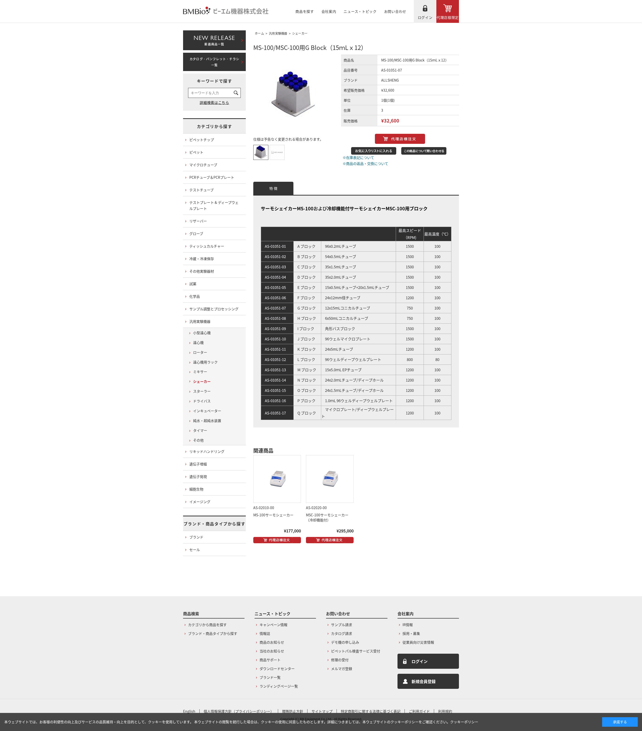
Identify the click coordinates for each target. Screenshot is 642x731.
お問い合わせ (395, 11)
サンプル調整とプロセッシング (213, 308)
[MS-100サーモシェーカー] (277, 479)
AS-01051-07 (275, 308)
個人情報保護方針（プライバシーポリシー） (239, 711)
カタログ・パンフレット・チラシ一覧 (214, 62)
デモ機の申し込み (345, 642)
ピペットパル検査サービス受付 (355, 650)
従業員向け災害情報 (418, 642)
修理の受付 (340, 659)
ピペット (196, 152)
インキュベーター (207, 410)
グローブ (196, 233)
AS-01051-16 (275, 400)
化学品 (194, 296)
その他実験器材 (201, 271)
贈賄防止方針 (292, 711)
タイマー (200, 430)
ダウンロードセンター (277, 668)
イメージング (199, 501)
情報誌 (265, 633)
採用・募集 (411, 633)
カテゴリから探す (214, 126)
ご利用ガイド (419, 711)
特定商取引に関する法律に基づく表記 (370, 711)
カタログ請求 (341, 633)
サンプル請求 (341, 624)
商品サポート (270, 659)
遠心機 (198, 342)
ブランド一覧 (270, 677)
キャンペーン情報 (273, 624)
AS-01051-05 (275, 287)
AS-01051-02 (275, 256)
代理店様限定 (448, 17)
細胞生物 (196, 489)
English (189, 711)
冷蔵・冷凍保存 (201, 258)
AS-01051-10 (275, 338)
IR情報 (408, 624)
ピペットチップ (201, 139)
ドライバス (202, 400)
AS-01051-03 (275, 266)
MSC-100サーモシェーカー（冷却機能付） (327, 517)
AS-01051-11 (275, 349)
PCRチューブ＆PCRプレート (211, 177)
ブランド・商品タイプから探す (214, 524)
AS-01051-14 (275, 380)
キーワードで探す (214, 81)
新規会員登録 (424, 681)
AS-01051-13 (275, 369)
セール (194, 549)
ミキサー (200, 371)
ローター (200, 352)
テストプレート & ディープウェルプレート (213, 205)
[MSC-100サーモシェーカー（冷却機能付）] (329, 479)
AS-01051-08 (275, 318)
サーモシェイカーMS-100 (287, 208)
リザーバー (198, 220)
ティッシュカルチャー (206, 246)
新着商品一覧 (214, 39)
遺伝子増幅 (198, 463)
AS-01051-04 (275, 277)
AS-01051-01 (275, 246)
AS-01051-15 (275, 390)
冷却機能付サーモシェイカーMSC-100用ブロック (377, 208)
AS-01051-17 (275, 412)
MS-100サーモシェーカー (273, 514)
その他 (198, 440)
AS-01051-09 (275, 328)
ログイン (425, 17)
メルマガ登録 (341, 668)
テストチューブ (201, 189)
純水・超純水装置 (207, 420)
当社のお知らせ (272, 650)
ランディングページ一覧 (279, 686)
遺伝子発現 (198, 476)
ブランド (196, 536)
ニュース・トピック (360, 11)
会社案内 (329, 11)
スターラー (202, 391)
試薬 (192, 283)
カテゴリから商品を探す (207, 624)
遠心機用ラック (205, 361)
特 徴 (273, 188)
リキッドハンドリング (206, 451)
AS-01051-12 (275, 359)
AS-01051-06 (275, 297)
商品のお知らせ (272, 642)
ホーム (259, 33)
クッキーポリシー (464, 721)
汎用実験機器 (278, 33)
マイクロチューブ (203, 164)
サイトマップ (322, 711)
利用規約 (445, 711)
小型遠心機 (202, 332)
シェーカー (300, 33)
